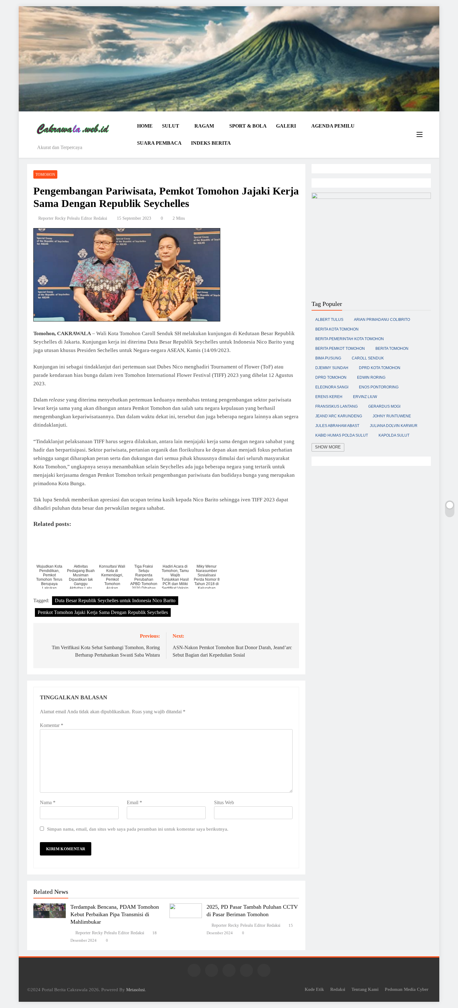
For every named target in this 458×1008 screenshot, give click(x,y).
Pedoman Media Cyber (406, 989)
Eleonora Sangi (331, 387)
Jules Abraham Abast (337, 426)
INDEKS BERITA (211, 143)
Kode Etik (314, 989)
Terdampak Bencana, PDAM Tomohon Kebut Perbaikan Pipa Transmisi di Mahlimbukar (114, 914)
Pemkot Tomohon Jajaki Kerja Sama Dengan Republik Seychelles (103, 612)
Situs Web (224, 802)
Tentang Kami (365, 989)
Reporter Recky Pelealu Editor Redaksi (72, 218)
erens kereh (328, 397)
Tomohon (45, 174)
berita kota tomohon (337, 329)
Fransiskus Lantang (336, 406)
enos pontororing (378, 387)
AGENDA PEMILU (333, 126)
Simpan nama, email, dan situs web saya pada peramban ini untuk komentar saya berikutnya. (137, 829)
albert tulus (329, 319)
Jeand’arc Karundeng (338, 416)
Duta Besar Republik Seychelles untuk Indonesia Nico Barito (115, 600)
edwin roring (371, 377)
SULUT (170, 126)
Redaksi (337, 989)
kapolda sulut (394, 435)
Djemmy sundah (331, 368)
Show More (328, 447)
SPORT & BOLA (248, 126)
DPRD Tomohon (330, 377)
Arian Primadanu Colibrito (382, 319)
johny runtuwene (392, 416)
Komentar (51, 725)
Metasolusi (135, 989)
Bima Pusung (328, 358)
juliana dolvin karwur (393, 426)
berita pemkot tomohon (340, 348)
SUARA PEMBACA (159, 143)
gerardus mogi (384, 406)
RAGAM (204, 126)
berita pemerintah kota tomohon (349, 339)
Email (134, 802)
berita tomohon (391, 348)
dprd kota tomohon (379, 368)
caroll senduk (368, 358)
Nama (47, 802)
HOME (145, 126)
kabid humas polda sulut (341, 435)
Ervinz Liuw (365, 397)
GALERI (286, 126)
